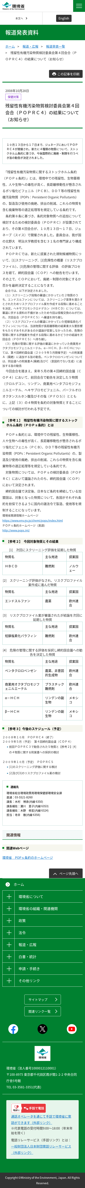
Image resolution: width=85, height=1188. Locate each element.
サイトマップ (37, 999)
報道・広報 (30, 46)
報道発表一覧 (55, 46)
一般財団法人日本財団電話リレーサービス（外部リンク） (41, 1149)
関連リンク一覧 (39, 1011)
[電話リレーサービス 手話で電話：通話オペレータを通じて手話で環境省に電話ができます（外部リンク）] (42, 1108)
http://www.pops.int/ (16, 530)
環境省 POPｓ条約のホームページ (27, 857)
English (64, 18)
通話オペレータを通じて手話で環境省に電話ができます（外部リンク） (41, 1119)
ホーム (10, 46)
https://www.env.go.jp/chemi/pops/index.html (32, 520)
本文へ (19, 18)
